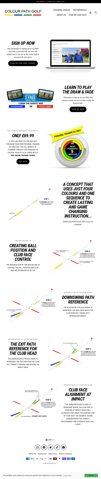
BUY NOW (23, 161)
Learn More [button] (67, 475)
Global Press (52, 454)
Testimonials (42, 454)
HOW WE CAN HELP (78, 15)
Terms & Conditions (65, 454)
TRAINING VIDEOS (61, 10)
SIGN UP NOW (78, 109)
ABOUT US (61, 15)
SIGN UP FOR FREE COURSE (23, 63)
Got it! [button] (91, 475)
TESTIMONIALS (80, 10)
